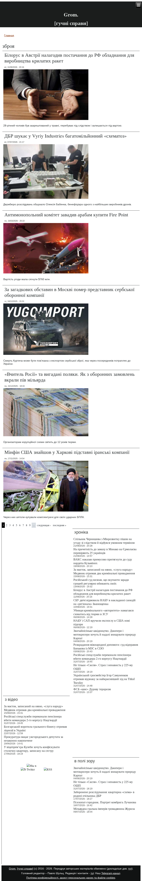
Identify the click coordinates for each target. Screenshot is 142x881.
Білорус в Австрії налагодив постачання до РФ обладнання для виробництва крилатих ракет (69, 58)
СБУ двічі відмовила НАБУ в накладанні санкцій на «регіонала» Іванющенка (104, 602)
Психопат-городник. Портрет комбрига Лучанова (104, 802)
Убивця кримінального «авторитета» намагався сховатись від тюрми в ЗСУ (103, 612)
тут (130, 868)
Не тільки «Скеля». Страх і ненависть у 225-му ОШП (103, 667)
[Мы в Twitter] (35, 769)
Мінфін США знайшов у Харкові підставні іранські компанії (66, 452)
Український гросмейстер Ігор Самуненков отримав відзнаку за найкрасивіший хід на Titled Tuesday (104, 678)
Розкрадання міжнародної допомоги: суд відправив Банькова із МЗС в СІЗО (105, 646)
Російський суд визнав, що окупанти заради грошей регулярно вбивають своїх (101, 581)
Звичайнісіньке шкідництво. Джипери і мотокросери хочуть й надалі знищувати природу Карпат (104, 634)
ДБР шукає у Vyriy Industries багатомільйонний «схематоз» (65, 136)
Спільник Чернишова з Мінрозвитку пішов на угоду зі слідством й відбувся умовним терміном (104, 541)
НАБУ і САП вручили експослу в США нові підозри (101, 622)
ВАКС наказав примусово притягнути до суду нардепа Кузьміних (102, 561)
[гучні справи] (25, 868)
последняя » (59, 525)
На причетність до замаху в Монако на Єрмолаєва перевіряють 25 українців (104, 551)
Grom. (71, 14)
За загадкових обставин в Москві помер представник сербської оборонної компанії (69, 292)
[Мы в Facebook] (23, 769)
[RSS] (48, 769)
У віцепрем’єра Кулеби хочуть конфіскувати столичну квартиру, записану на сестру (32, 749)
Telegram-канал (110, 873)
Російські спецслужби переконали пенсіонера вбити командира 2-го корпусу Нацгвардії (102, 656)
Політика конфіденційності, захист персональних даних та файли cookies (70, 877)
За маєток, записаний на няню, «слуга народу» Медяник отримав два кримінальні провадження (104, 571)
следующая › (44, 525)
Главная (9, 35)
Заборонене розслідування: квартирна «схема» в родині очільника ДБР (103, 794)
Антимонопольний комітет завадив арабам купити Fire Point (66, 214)
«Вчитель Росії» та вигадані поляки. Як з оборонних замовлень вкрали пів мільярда (69, 377)
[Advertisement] (36, 839)
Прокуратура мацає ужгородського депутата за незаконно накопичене (33, 738)
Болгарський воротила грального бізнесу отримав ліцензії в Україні (35, 728)
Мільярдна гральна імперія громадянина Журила (104, 809)
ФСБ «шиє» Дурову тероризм (92, 689)
